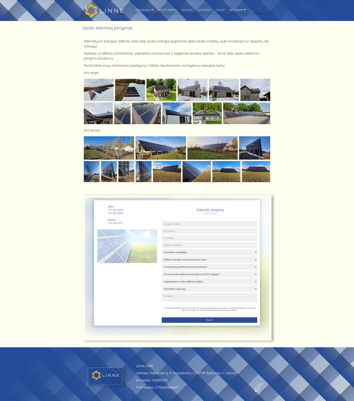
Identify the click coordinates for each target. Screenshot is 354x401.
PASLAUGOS (143, 9)
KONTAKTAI (204, 9)
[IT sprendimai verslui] (258, 387)
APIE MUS (187, 9)
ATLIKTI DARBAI (167, 9)
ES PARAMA (236, 9)
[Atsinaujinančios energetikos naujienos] (105, 375)
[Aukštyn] (348, 394)
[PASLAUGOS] (151, 10)
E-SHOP (220, 9)
